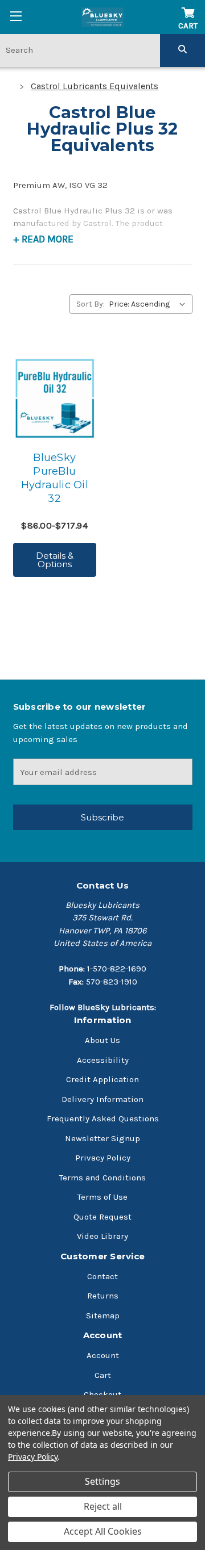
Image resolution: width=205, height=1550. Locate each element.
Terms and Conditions (102, 1177)
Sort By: (90, 304)
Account (103, 1355)
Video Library (102, 1236)
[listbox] (149, 304)
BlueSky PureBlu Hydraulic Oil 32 (54, 478)
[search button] (182, 50)
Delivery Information (103, 1099)
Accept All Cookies (103, 1531)
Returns (102, 1296)
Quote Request (102, 1217)
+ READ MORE (43, 239)
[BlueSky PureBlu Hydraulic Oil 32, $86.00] (55, 398)
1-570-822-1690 (116, 968)
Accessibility (103, 1060)
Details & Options (54, 559)
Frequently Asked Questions (103, 1118)
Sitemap (103, 1315)
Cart (103, 1375)
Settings (102, 1481)
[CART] (188, 7)
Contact (102, 1276)
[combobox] (80, 50)
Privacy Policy (102, 1158)
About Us (102, 1040)
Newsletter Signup (102, 1138)
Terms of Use (102, 1197)
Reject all (103, 1506)
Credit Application (102, 1079)
